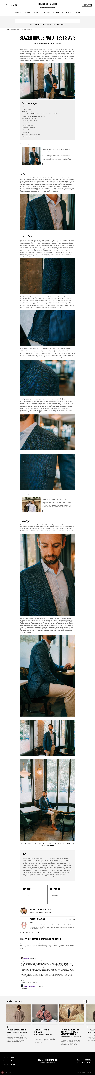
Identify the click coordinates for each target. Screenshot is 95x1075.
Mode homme (18, 12)
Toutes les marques (70, 919)
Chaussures (37, 24)
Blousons (49, 24)
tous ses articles (37, 912)
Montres (63, 24)
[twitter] (11, 5)
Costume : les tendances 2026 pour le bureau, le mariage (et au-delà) (70, 1032)
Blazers (34, 932)
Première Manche (43, 843)
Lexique (13, 1065)
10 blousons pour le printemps (41, 1030)
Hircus (69, 51)
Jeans (54, 24)
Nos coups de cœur (66, 12)
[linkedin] (16, 5)
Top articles (77, 12)
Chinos (58, 24)
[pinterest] (8, 5)
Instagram (49, 912)
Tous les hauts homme (41, 932)
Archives (5, 1065)
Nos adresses (56, 12)
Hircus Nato (27, 843)
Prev (84, 1001)
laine (34, 114)
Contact (13, 1057)
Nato (60, 51)
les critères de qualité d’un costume (42, 302)
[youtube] (13, 5)
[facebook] (4, 5)
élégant (59, 243)
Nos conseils (28, 12)
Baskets (31, 24)
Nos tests (36, 12)
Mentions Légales (81, 1072)
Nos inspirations (46, 12)
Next (87, 1001)
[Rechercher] (78, 21)
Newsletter (87, 5)
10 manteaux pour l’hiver (16, 1029)
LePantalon (55, 843)
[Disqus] (47, 973)
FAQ (4, 1061)
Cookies (89, 1072)
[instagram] (6, 5)
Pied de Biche (70, 843)
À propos (5, 1057)
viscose (33, 116)
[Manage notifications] (2, 1072)
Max (51, 909)
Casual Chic (26, 932)
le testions (64, 55)
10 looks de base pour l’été (50, 50)
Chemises (44, 24)
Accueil (7, 29)
